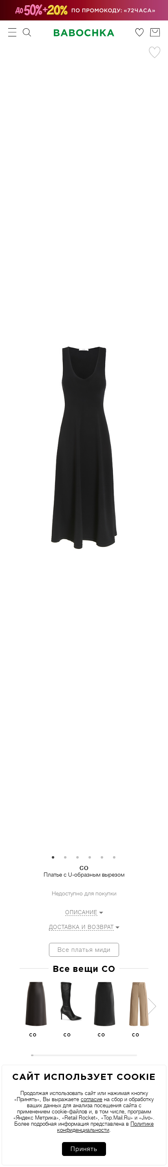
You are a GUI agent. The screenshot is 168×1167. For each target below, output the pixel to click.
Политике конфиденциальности (105, 1127)
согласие (91, 1099)
